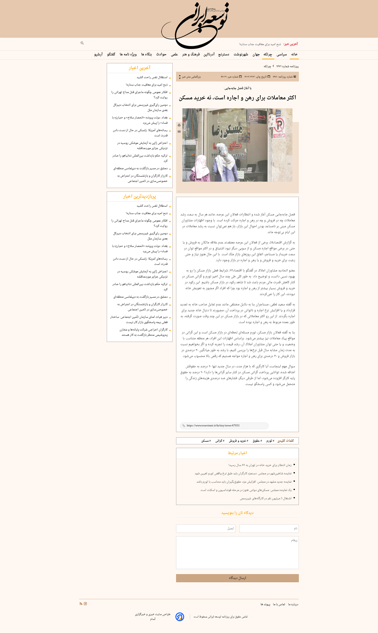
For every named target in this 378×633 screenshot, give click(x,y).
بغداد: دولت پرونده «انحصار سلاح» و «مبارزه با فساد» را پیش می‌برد (140, 120)
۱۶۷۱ (282, 76)
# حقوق (257, 441)
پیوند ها (266, 604)
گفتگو (111, 54)
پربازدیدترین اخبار (139, 196)
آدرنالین (209, 54)
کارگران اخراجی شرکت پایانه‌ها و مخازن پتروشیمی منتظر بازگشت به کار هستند (143, 332)
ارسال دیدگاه (237, 578)
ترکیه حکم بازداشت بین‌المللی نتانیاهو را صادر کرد (140, 158)
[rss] (81, 604)
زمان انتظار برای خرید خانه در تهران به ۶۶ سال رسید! (260, 465)
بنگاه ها (147, 54)
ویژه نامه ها (129, 54)
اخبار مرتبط (237, 453)
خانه (294, 54)
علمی (175, 54)
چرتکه (268, 54)
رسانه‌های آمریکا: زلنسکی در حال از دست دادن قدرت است (140, 133)
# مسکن (206, 441)
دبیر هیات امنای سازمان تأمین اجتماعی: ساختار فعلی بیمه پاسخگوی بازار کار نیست (139, 320)
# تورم (270, 441)
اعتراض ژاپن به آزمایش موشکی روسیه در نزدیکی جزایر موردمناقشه (142, 146)
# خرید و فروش (238, 441)
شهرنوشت (241, 54)
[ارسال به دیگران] (179, 132)
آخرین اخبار (139, 68)
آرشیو (98, 54)
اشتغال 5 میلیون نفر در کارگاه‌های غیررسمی (266, 498)
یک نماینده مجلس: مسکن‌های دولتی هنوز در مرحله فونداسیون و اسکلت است (246, 490)
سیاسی (282, 54)
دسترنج (224, 54)
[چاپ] (179, 126)
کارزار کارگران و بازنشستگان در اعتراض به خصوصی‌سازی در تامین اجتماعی (142, 178)
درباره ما (293, 604)
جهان (256, 54)
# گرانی (219, 441)
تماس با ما (279, 604)
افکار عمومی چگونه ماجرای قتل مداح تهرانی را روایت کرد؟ (139, 95)
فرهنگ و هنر (191, 54)
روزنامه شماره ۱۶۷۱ (287, 66)
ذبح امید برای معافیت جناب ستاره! (260, 44)
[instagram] (85, 604)
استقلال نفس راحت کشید (152, 77)
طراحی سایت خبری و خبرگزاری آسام (152, 617)
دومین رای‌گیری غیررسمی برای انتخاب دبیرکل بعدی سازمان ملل (140, 107)
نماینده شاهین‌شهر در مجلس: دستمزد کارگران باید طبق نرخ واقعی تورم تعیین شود (243, 473)
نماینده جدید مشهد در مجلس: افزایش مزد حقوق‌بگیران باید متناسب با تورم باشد (244, 482)
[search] (86, 44)
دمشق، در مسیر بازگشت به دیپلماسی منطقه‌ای (140, 168)
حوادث (161, 54)
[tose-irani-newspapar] (196, 25)
